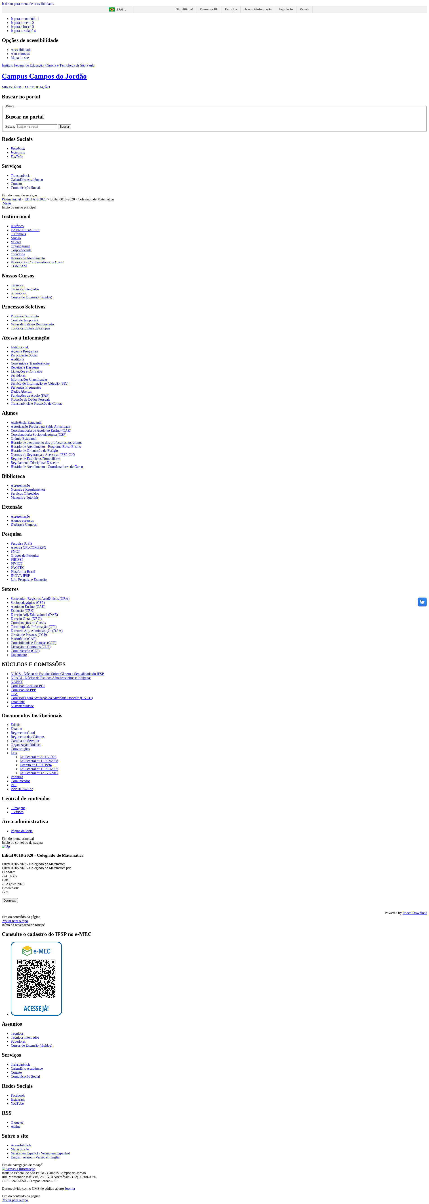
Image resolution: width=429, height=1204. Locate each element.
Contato (16, 183)
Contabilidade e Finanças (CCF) (33, 643)
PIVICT (16, 563)
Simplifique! (184, 9)
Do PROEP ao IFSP (25, 230)
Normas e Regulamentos (28, 489)
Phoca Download (415, 913)
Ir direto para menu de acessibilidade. (28, 4)
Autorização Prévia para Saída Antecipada (40, 426)
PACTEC (18, 567)
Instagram (18, 1099)
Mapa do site (20, 58)
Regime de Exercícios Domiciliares (35, 458)
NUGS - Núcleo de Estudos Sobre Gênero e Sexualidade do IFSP (57, 674)
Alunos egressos (22, 520)
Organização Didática (26, 745)
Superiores (18, 293)
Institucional (19, 347)
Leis (14, 753)
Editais (15, 725)
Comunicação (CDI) (25, 651)
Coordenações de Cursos (28, 623)
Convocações (20, 749)
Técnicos (17, 285)
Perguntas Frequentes (26, 387)
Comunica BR (209, 9)
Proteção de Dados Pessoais (30, 399)
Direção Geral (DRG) (26, 619)
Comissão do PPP (23, 690)
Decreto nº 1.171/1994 (36, 765)
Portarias (17, 777)
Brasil (121, 9)
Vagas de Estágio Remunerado (32, 324)
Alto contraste (20, 54)
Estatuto (16, 729)
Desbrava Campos (24, 524)
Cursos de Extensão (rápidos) (31, 297)
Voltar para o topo (15, 921)
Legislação (286, 9)
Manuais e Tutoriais (24, 497)
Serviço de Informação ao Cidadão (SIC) (39, 383)
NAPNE (17, 682)
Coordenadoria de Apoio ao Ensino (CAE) (41, 430)
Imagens (19, 808)
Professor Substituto (25, 316)
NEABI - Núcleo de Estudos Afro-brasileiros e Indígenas (51, 678)
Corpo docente (21, 250)
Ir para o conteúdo (25, 19)
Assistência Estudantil (26, 422)
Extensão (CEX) (22, 610)
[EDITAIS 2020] (6, 846)
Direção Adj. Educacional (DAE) (34, 615)
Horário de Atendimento (28, 258)
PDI (14, 785)
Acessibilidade (21, 50)
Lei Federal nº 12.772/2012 (39, 773)
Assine (15, 1126)
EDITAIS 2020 (35, 199)
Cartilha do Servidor (25, 741)
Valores (16, 242)
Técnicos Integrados (25, 289)
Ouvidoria (18, 254)
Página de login (22, 831)
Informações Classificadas (29, 379)
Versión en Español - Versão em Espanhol (40, 1153)
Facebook (18, 1095)
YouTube (17, 1103)
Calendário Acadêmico (27, 179)
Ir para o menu (22, 23)
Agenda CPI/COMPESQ (28, 547)
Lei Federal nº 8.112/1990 (38, 757)
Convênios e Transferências (30, 363)
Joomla (70, 1188)
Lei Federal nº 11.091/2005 (39, 769)
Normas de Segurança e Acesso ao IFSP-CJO (43, 454)
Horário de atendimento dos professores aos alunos (46, 442)
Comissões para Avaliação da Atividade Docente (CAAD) (52, 698)
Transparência (20, 175)
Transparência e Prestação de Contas (36, 403)
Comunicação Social (25, 188)
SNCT (15, 551)
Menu (6, 203)
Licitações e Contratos (26, 371)
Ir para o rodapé (23, 31)
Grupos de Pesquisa (25, 555)
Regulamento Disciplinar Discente (35, 463)
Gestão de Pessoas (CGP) (29, 635)
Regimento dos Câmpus (27, 737)
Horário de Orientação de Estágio (34, 450)
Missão (16, 238)
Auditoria (17, 359)
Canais (304, 9)
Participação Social (24, 355)
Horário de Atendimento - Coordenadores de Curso (47, 467)
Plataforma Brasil (23, 571)
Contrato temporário (25, 320)
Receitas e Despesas (25, 367)
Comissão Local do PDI (28, 686)
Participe (231, 9)
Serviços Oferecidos (25, 493)
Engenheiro (19, 655)
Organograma (20, 246)
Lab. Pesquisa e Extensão (29, 579)
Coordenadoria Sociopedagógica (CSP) (38, 434)
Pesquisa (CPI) (21, 543)
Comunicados (20, 781)
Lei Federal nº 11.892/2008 (39, 761)
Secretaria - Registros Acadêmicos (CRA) (40, 598)
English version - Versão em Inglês (35, 1157)
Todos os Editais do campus (30, 328)
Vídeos (18, 812)
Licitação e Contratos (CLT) (30, 647)
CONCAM (19, 266)
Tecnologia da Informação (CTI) (34, 627)
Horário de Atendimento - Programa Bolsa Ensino (46, 446)
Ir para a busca (22, 27)
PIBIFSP (17, 559)
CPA (14, 694)
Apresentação (20, 485)
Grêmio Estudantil (23, 438)
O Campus (18, 234)
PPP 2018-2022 (22, 789)
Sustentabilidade (22, 706)
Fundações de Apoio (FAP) (30, 395)
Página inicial (11, 199)
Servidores (18, 375)
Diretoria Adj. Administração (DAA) (37, 631)
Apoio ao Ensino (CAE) (28, 606)
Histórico (17, 226)
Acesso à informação (257, 9)
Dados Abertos (21, 391)
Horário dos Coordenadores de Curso (37, 262)
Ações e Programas (24, 351)
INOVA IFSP (20, 575)
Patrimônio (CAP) (23, 639)
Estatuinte (18, 702)
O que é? (17, 1122)
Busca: (10, 126)
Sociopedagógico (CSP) (28, 602)
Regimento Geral (23, 733)
